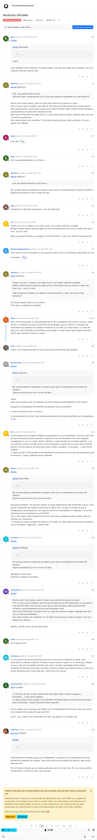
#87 (92, 656)
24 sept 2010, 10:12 (45, 249)
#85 (92, 590)
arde (12, 206)
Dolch (13, 318)
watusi (13, 468)
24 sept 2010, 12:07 (37, 363)
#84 (92, 538)
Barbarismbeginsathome (20, 249)
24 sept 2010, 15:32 (31, 639)
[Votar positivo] (79, 76)
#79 (92, 318)
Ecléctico (14, 730)
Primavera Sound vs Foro (12, 20)
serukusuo (15, 538)
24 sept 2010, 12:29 (35, 538)
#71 (93, 84)
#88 (92, 684)
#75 (92, 206)
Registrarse (10, 817)
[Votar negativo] (87, 76)
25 (70, 826)
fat (12, 222)
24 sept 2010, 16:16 (35, 656)
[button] (3, 836)
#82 (92, 432)
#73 (92, 156)
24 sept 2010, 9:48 (34, 173)
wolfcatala (15, 656)
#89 (92, 730)
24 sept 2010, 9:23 (34, 84)
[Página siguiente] (76, 826)
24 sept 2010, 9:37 (31, 136)
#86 (92, 639)
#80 (92, 346)
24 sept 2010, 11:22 (30, 346)
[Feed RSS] (59, 20)
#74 (93, 173)
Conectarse (22, 817)
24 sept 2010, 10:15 (34, 272)
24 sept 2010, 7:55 (30, 37)
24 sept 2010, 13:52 (37, 590)
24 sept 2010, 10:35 (31, 318)
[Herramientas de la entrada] (92, 76)
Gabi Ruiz (14, 84)
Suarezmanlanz (16, 684)
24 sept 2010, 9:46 (30, 156)
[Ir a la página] (58, 826)
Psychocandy (16, 363)
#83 (92, 468)
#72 (92, 136)
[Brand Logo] (7, 5)
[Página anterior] (21, 826)
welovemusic (16, 590)
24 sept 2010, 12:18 (29, 432)
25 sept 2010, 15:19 (34, 730)
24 (64, 826)
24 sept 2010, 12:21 (32, 468)
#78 (92, 272)
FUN (12, 346)
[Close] (91, 790)
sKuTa (13, 639)
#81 (93, 363)
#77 (93, 249)
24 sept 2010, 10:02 (30, 206)
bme (12, 37)
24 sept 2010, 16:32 (39, 684)
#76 (92, 222)
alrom (13, 136)
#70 (92, 37)
